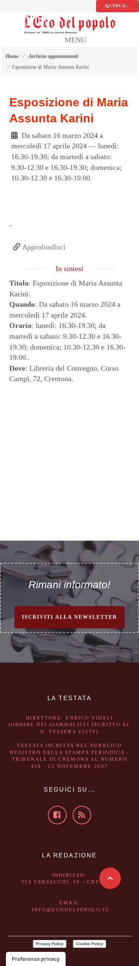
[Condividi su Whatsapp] (27, 191)
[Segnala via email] (34, 191)
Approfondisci (43, 247)
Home (12, 56)
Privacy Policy (49, 943)
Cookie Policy (89, 943)
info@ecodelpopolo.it (70, 909)
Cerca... (119, 5)
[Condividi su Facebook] (13, 191)
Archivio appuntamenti (53, 56)
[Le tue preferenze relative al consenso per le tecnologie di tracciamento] (36, 959)
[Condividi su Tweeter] (20, 191)
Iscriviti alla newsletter (69, 617)
